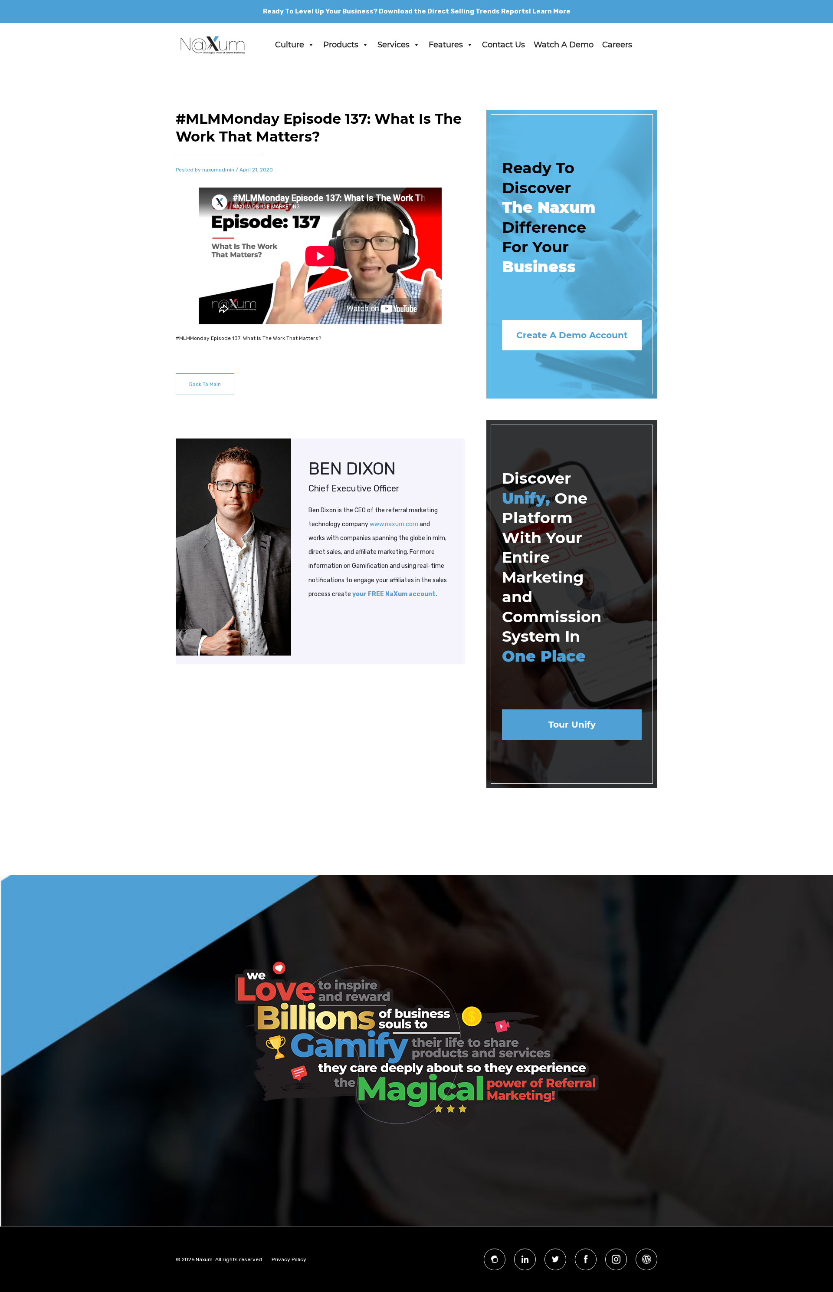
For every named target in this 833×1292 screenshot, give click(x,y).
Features (446, 44)
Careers (617, 44)
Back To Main (205, 384)
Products (340, 44)
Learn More (551, 11)
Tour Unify (572, 724)
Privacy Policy (289, 1259)
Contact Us (503, 44)
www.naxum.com (394, 524)
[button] (311, 44)
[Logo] (212, 44)
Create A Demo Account (572, 335)
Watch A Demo (564, 44)
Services (393, 44)
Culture (289, 44)
